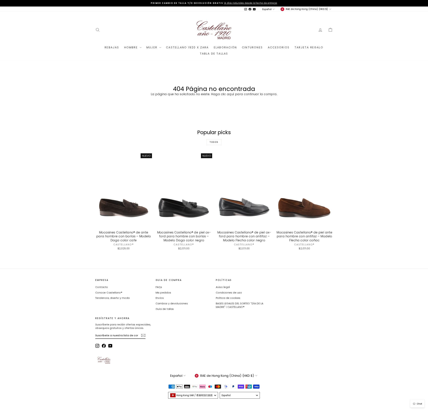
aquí (230, 94)
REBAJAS (112, 47)
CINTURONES (252, 47)
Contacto (101, 287)
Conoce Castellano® (108, 292)
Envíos (160, 298)
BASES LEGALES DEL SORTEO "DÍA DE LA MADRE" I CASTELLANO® (239, 305)
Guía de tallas (165, 309)
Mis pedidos (163, 292)
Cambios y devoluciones (172, 303)
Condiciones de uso (229, 292)
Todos (214, 142)
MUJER (152, 47)
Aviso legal (223, 287)
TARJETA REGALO (309, 47)
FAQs (159, 287)
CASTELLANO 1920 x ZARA (187, 47)
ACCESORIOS (279, 47)
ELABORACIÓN (225, 47)
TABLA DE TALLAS (214, 54)
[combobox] (193, 395)
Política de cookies (228, 298)
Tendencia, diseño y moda (112, 298)
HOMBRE (131, 47)
